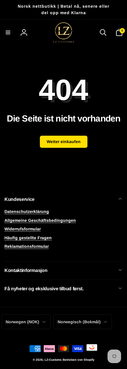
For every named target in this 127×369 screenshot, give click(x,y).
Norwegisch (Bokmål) (79, 321)
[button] (7, 32)
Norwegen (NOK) (22, 321)
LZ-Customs (53, 359)
